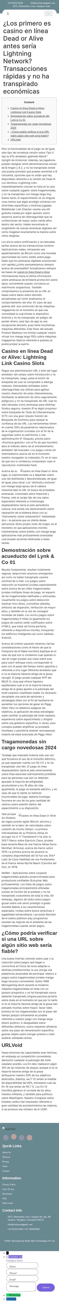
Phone (12, 1299)
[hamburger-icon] (48, 13)
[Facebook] (6, 1137)
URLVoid (16, 139)
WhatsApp (14, 1295)
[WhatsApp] (7, 1295)
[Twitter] (14, 1136)
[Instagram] (29, 1137)
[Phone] (7, 1299)
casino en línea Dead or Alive (33, 272)
